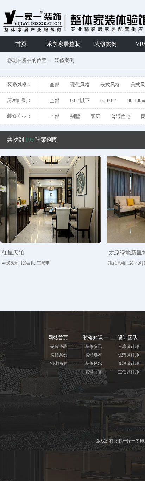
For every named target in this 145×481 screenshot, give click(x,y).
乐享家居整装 (63, 44)
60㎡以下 (80, 100)
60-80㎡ (108, 100)
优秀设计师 (128, 354)
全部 (54, 84)
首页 (21, 44)
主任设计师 (128, 371)
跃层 (95, 116)
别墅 (75, 116)
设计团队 (128, 337)
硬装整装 (58, 346)
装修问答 (93, 371)
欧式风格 (110, 84)
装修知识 (93, 337)
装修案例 (105, 44)
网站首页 (58, 337)
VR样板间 (59, 363)
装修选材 (93, 354)
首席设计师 (128, 346)
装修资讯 (93, 346)
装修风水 (93, 363)
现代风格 (80, 84)
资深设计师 (128, 363)
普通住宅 (121, 116)
